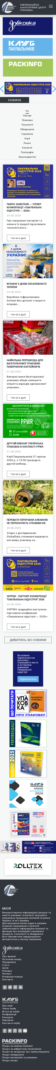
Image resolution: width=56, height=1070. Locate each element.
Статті (6, 965)
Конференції (9, 1014)
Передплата (9, 962)
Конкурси (7, 1017)
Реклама (7, 970)
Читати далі (18, 238)
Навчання (7, 1020)
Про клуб (7, 1005)
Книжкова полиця (12, 976)
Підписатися (28, 679)
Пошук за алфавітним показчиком (21, 1048)
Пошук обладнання (13, 1054)
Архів (5, 967)
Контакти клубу (11, 1023)
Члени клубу (9, 1008)
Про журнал (9, 956)
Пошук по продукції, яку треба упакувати (26, 1051)
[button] (2, 89)
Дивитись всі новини (28, 640)
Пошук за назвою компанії (17, 1045)
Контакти (7, 979)
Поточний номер (11, 959)
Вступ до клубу (10, 1011)
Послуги (6, 973)
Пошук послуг (10, 1060)
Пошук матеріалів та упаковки (19, 1057)
